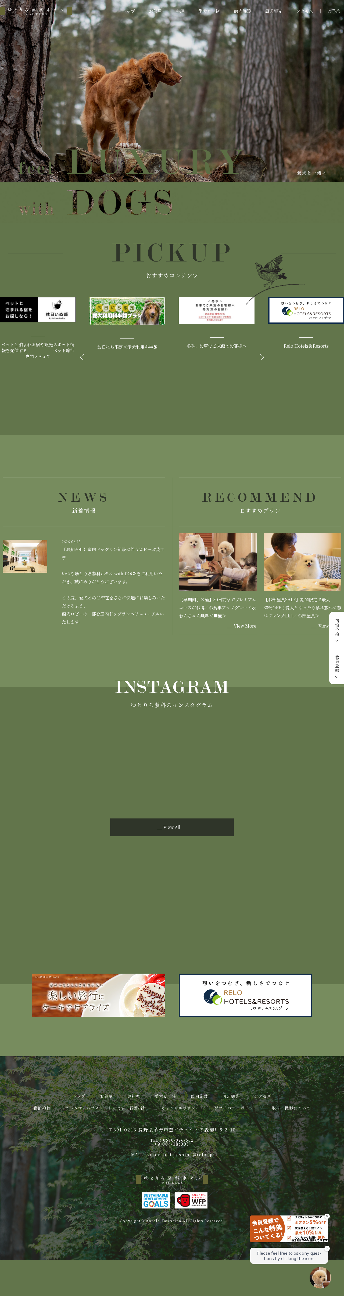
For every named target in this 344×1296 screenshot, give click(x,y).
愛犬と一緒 (209, 11)
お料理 (133, 1096)
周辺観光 (273, 11)
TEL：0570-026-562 (172, 1140)
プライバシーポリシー (235, 1108)
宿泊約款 (42, 1108)
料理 (180, 11)
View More (245, 626)
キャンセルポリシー (180, 1108)
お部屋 (155, 11)
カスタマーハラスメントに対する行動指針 (106, 1108)
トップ (128, 11)
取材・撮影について (291, 1108)
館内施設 (242, 11)
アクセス (304, 11)
